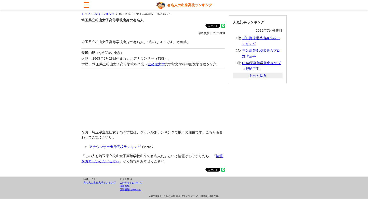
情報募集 (125, 186)
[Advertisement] (153, 99)
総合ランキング (104, 14)
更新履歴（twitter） (130, 189)
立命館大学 (156, 64)
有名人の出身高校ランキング (189, 5)
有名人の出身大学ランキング (99, 182)
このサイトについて (131, 182)
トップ (85, 14)
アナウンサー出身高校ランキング (115, 147)
